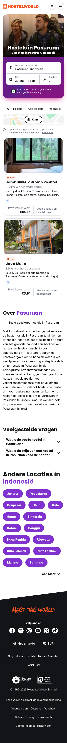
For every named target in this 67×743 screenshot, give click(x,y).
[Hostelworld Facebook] (12, 630)
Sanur (11, 516)
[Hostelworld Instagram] (29, 630)
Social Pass (33, 664)
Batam (12, 528)
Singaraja (35, 516)
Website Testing (24, 717)
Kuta (55, 505)
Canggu (34, 528)
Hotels (31, 656)
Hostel (10, 177)
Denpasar (14, 505)
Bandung (36, 562)
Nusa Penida (16, 539)
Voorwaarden (19, 708)
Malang (12, 562)
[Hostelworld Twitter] (21, 630)
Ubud (37, 505)
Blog (10, 656)
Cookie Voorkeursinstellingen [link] (33, 725)
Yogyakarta (38, 493)
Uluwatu (43, 539)
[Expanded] (8, 109)
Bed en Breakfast (48, 656)
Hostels (20, 656)
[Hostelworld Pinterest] (46, 630)
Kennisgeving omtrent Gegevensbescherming (33, 699)
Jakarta (13, 493)
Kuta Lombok (16, 551)
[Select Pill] (52, 6)
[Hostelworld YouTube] (38, 630)
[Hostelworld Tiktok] (55, 630)
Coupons (36, 708)
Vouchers (50, 708)
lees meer (47, 132)
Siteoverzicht (45, 717)
